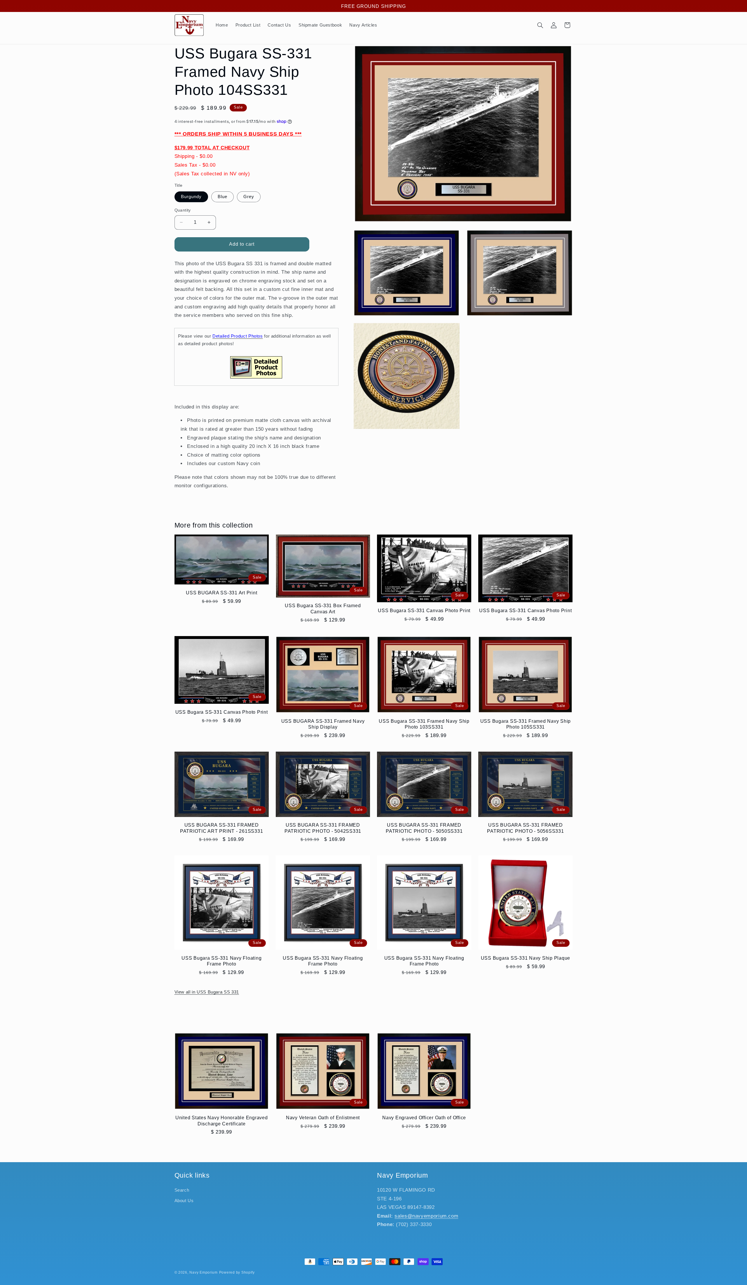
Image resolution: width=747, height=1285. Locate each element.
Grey (248, 196)
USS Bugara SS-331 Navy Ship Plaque (525, 958)
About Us (184, 1200)
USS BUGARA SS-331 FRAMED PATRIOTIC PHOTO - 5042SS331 (323, 827)
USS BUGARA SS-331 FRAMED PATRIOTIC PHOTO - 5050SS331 (424, 827)
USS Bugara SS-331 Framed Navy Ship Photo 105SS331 (525, 723)
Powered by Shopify (237, 1272)
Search (181, 1190)
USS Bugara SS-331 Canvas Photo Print (424, 610)
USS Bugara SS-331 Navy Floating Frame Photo (221, 960)
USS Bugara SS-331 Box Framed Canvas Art (323, 608)
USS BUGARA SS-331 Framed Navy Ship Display (323, 723)
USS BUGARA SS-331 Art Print (221, 592)
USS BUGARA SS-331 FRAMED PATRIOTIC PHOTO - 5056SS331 (525, 827)
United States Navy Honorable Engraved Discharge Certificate (221, 1120)
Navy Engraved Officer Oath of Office (424, 1117)
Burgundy (191, 196)
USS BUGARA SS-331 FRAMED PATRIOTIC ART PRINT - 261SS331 (221, 827)
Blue (222, 196)
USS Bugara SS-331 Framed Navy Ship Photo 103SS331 (424, 723)
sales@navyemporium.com (426, 1216)
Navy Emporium (203, 1272)
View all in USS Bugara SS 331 (206, 992)
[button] (540, 25)
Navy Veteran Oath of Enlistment (323, 1117)
